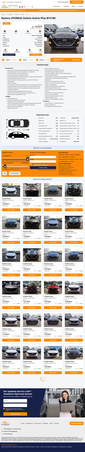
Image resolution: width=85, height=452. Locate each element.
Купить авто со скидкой (42, 243)
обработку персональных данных (40, 248)
